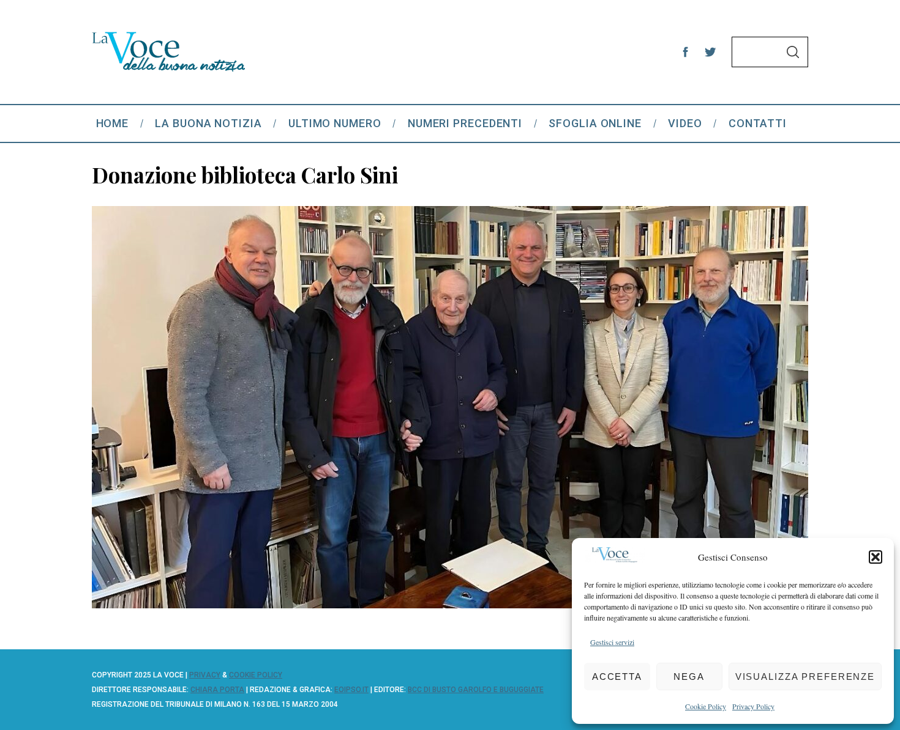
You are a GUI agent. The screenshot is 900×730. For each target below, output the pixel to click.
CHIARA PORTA (217, 689)
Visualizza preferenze (805, 676)
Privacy (204, 675)
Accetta (617, 676)
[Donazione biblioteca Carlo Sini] (450, 604)
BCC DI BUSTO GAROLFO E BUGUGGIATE (476, 689)
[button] (875, 557)
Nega (689, 676)
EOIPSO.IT (351, 689)
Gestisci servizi (612, 642)
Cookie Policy (705, 706)
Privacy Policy (753, 706)
